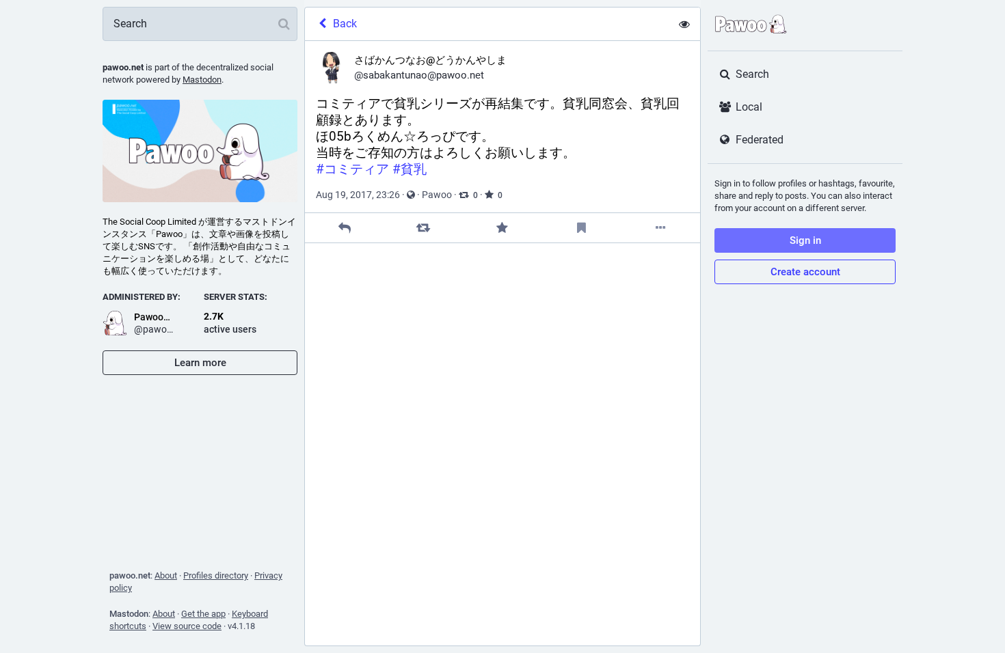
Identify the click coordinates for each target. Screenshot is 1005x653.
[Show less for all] (684, 24)
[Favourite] (502, 228)
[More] (661, 228)
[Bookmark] (581, 228)
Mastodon (202, 79)
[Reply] (344, 228)
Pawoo (437, 194)
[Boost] (423, 228)
